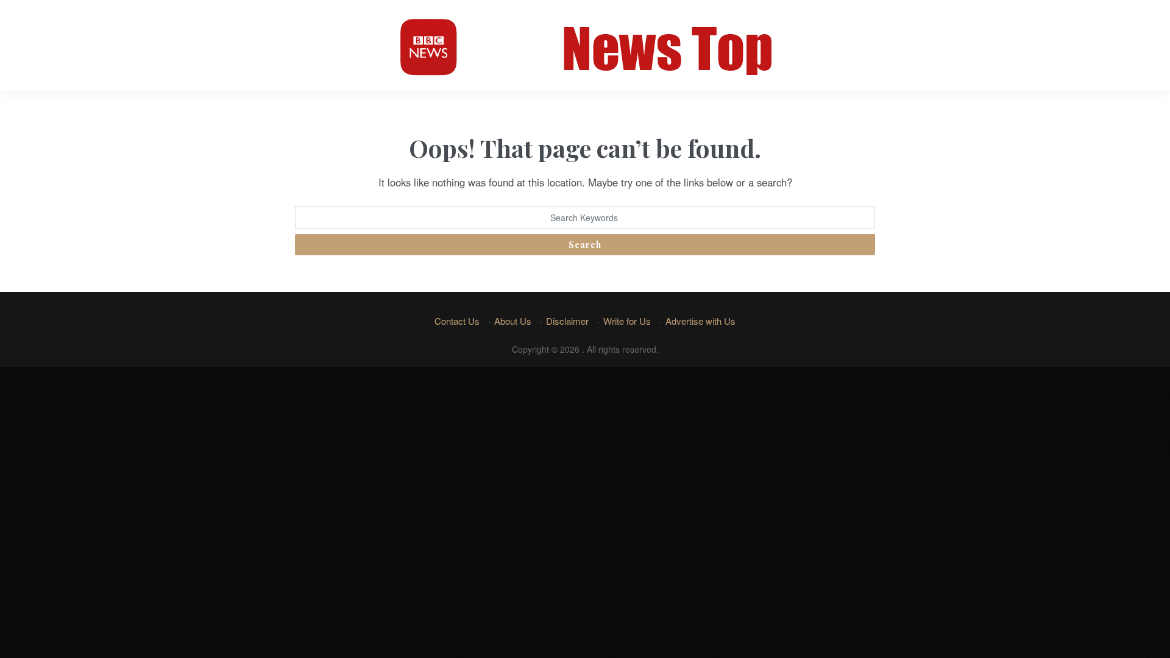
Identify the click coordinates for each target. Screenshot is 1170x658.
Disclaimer (567, 320)
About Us (512, 320)
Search (585, 244)
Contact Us (457, 320)
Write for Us (627, 320)
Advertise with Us (700, 320)
